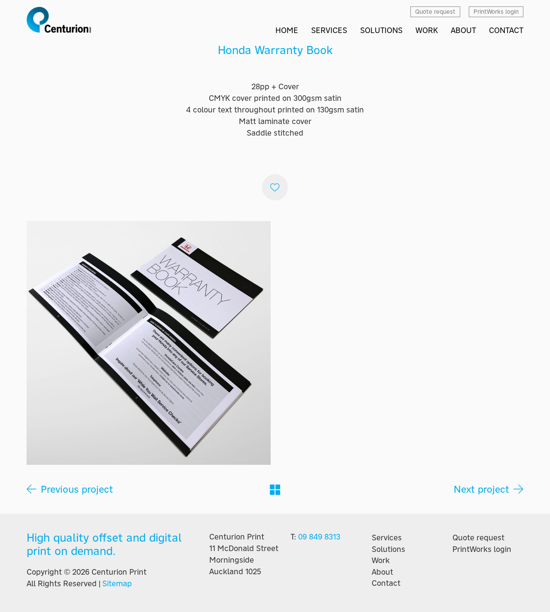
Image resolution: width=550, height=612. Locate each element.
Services (387, 537)
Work (381, 560)
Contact (386, 583)
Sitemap (117, 583)
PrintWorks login (481, 549)
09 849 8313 (319, 537)
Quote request (478, 537)
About (382, 572)
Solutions (388, 549)
